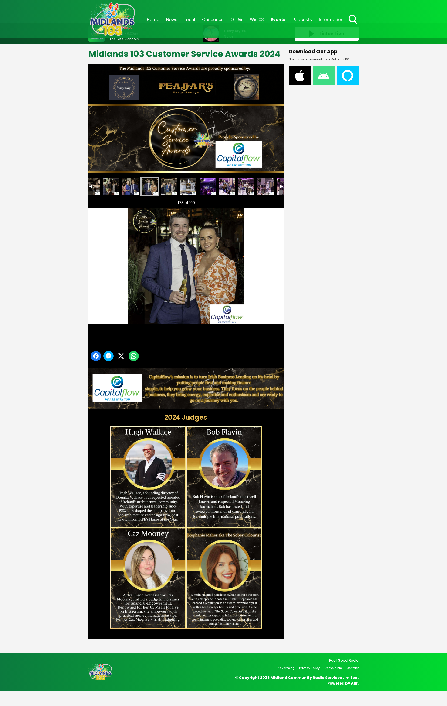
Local (189, 19)
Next (273, 203)
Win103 (257, 19)
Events (278, 19)
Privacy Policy (309, 668)
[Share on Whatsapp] (134, 356)
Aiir (354, 683)
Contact (352, 668)
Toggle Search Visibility (353, 24)
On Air (236, 19)
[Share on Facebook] (96, 356)
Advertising (286, 668)
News (171, 19)
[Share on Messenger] (108, 356)
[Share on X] (121, 356)
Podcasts (302, 19)
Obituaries (213, 19)
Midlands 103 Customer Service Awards (111, 186)
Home (153, 19)
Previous (98, 203)
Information (331, 19)
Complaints (333, 668)
